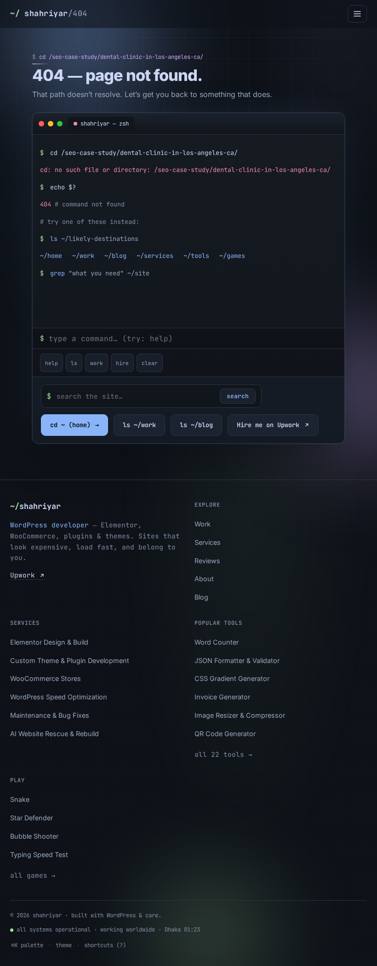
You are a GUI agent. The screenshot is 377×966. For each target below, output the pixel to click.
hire (122, 363)
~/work (83, 256)
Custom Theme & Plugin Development (69, 660)
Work (202, 524)
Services (207, 542)
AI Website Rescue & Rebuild (54, 733)
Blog (201, 597)
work (96, 363)
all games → (32, 875)
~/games (232, 256)
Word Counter (216, 642)
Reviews (207, 561)
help (51, 363)
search (238, 396)
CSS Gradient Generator (231, 678)
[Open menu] (357, 14)
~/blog (115, 256)
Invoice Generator (222, 697)
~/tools (196, 256)
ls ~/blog (196, 425)
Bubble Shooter (34, 836)
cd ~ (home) (74, 425)
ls (74, 363)
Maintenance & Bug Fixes (49, 715)
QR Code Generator (225, 733)
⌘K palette (27, 945)
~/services (155, 256)
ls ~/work (139, 425)
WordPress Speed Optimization (58, 697)
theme (64, 945)
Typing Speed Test (39, 854)
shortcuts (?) (105, 945)
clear (150, 363)
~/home (51, 256)
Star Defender (31, 818)
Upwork (24, 575)
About (204, 579)
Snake (19, 799)
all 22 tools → (223, 754)
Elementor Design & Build (49, 642)
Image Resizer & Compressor (239, 715)
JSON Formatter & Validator (237, 660)
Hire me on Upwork (268, 425)
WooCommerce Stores (45, 678)
